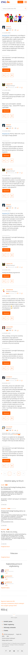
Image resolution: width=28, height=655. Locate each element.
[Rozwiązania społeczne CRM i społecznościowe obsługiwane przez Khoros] (4, 609)
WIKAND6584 (9, 289)
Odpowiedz (6, 70)
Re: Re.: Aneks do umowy (9, 532)
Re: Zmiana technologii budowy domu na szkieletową (13, 488)
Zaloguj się (20, 2)
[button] (4, 75)
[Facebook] (6, 651)
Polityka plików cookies (7, 640)
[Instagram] (18, 651)
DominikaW (9, 427)
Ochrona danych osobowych (8, 638)
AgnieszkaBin (9, 327)
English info (18, 634)
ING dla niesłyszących (9, 634)
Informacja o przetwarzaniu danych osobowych (12, 603)
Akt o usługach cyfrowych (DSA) (9, 605)
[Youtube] (14, 651)
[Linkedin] (22, 651)
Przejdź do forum (5, 546)
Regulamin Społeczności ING (8, 601)
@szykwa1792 (5, 35)
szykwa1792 (9, 84)
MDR (8, 636)
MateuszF (8, 26)
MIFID (3, 636)
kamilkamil (9, 377)
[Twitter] (10, 651)
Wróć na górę (14, 617)
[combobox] (14, 8)
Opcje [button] (12, 75)
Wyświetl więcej (5, 587)
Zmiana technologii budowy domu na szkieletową (13, 512)
